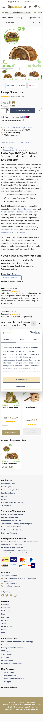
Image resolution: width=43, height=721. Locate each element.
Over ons (5, 657)
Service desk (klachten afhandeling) (17, 641)
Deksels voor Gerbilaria (11, 527)
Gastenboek (6, 654)
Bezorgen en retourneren (12, 547)
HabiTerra (5, 608)
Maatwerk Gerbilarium (11, 520)
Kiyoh (7, 707)
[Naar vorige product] (33, 22)
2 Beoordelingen (17, 96)
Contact (4, 645)
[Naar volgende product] (39, 22)
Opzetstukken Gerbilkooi (12, 514)
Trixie (3, 623)
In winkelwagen (22, 110)
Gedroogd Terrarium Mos (25, 209)
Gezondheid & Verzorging (12, 502)
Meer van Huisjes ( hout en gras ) (15, 142)
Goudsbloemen (7, 212)
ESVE (3, 632)
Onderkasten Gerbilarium (12, 530)
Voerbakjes (6, 487)
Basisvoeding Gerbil (10, 490)
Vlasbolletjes (19, 232)
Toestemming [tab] (8, 339)
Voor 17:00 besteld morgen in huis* (18, 13)
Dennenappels (7, 229)
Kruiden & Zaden (8, 493)
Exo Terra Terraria (9, 533)
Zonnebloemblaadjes (25, 212)
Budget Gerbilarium (9, 517)
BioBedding (6, 611)
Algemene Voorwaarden (11, 663)
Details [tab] (22, 339)
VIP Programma (8, 651)
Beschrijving (8, 147)
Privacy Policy (7, 660)
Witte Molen (6, 626)
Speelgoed (6, 505)
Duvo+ (4, 629)
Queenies (5, 605)
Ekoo (3, 614)
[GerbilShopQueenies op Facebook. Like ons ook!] (2, 596)
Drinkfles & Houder (9, 484)
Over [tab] (35, 339)
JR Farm (4, 620)
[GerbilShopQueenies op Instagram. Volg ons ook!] (15, 596)
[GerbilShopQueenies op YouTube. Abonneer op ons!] (11, 596)
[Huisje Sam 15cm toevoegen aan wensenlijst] (39, 110)
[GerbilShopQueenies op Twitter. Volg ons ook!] (7, 596)
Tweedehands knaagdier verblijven (16, 524)
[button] (3, 7)
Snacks (4, 496)
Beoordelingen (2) (11, 150)
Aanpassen (20, 387)
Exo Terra (5, 617)
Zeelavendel (6, 232)
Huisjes (4, 499)
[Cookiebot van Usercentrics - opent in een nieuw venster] (30, 332)
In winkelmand (10, 432)
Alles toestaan (21, 380)
